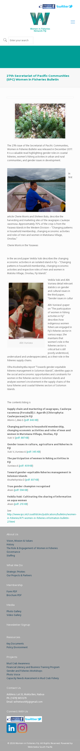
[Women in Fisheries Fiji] (40, 22)
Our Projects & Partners (19, 576)
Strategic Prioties (16, 572)
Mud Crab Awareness (18, 664)
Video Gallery (14, 615)
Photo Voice (13, 675)
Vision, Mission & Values (20, 541)
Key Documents (15, 644)
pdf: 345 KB (33, 452)
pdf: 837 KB (32, 480)
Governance (13, 552)
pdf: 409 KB (25, 466)
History (10, 545)
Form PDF (12, 592)
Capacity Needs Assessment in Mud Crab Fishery (33, 678)
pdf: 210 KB (21, 504)
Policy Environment (17, 647)
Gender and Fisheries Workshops (24, 671)
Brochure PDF (14, 595)
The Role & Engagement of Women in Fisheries (32, 548)
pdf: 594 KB (21, 490)
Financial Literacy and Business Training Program (33, 667)
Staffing (11, 556)
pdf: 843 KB (31, 420)
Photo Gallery (14, 611)
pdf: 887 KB (22, 438)
